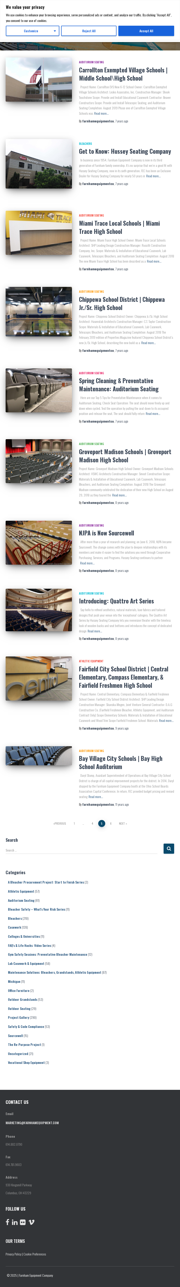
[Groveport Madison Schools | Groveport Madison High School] (39, 461)
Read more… (101, 113)
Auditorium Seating (91, 62)
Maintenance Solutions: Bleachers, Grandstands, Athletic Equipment (54, 972)
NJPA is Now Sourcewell (106, 532)
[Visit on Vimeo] (31, 1223)
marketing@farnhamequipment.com (32, 1122)
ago (121, 120)
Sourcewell (15, 1035)
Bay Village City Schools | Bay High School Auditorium (120, 762)
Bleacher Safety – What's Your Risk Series (36, 909)
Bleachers (85, 144)
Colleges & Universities (24, 936)
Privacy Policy (13, 1253)
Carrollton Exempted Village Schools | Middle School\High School (123, 73)
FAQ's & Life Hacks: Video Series (29, 945)
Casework (14, 927)
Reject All (89, 30)
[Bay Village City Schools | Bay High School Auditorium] (39, 755)
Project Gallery (18, 1017)
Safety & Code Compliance (26, 1026)
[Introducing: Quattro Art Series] (39, 610)
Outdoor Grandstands (22, 999)
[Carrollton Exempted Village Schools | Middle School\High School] (39, 79)
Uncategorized (18, 1053)
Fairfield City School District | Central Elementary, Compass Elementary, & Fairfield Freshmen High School (123, 676)
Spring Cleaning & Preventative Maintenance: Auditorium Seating (119, 384)
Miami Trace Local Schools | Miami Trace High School (119, 227)
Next (122, 823)
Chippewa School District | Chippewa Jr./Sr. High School (122, 303)
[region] (90, 20)
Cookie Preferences (34, 1253)
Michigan (14, 981)
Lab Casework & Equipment (26, 963)
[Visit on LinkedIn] (15, 1223)
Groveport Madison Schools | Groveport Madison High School (125, 455)
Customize (31, 30)
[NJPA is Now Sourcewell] (39, 543)
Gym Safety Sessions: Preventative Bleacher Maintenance (47, 954)
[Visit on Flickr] (23, 1223)
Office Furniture (19, 990)
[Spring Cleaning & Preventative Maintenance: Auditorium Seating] (39, 390)
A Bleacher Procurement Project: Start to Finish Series (46, 882)
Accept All (146, 30)
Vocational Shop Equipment (26, 1062)
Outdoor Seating (19, 1008)
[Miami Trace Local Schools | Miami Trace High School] (39, 233)
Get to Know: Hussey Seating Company (125, 151)
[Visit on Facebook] (7, 1223)
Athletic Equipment (91, 661)
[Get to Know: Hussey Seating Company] (39, 164)
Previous (60, 823)
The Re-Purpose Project (24, 1044)
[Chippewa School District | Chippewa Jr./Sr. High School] (39, 311)
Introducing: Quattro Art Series (116, 600)
